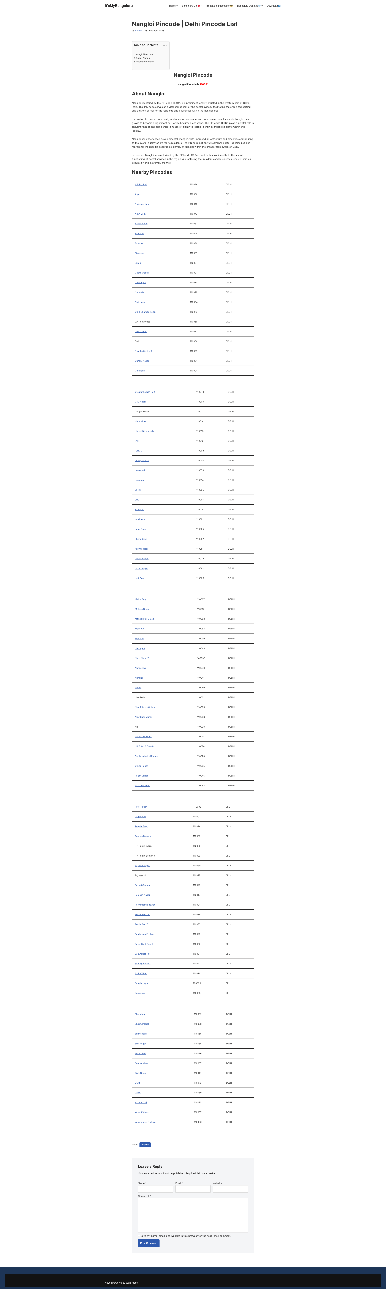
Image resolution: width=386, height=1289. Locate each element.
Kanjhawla (140, 519)
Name (142, 1183)
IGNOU (138, 450)
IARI (137, 441)
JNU (137, 499)
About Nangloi (143, 58)
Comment (144, 1196)
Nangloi (139, 677)
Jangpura (139, 480)
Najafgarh (140, 648)
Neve (108, 1282)
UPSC (138, 1092)
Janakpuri (140, 470)
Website (217, 1183)
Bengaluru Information (218, 6)
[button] (177, 5)
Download (272, 6)
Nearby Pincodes (145, 61)
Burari (138, 263)
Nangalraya (140, 668)
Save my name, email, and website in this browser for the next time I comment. (186, 1235)
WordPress (132, 1282)
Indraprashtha (142, 460)
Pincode (145, 1145)
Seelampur (140, 993)
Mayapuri (139, 628)
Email (179, 1183)
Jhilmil (138, 490)
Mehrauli (139, 638)
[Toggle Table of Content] (163, 45)
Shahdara (140, 1014)
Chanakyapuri (142, 272)
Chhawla (139, 292)
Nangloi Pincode (144, 54)
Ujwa (137, 1083)
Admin (138, 30)
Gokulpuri (140, 370)
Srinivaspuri (141, 1033)
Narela (138, 687)
